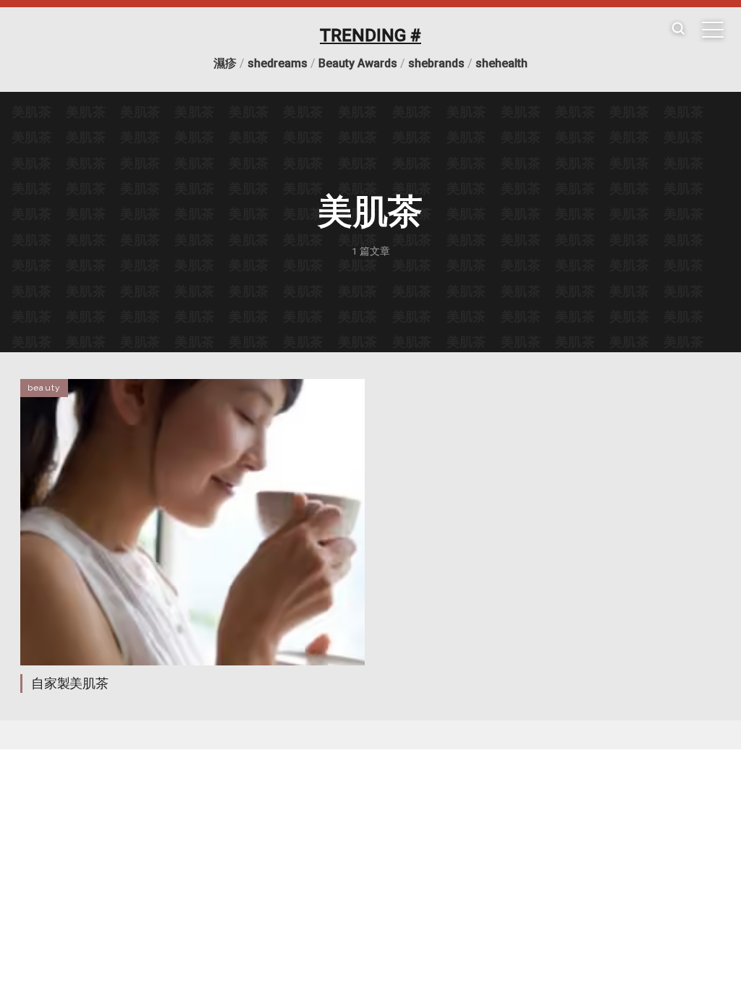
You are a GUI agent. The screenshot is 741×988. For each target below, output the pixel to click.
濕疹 (225, 63)
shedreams (277, 63)
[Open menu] (713, 30)
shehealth (501, 63)
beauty (44, 388)
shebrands (436, 63)
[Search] (678, 29)
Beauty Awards (357, 63)
